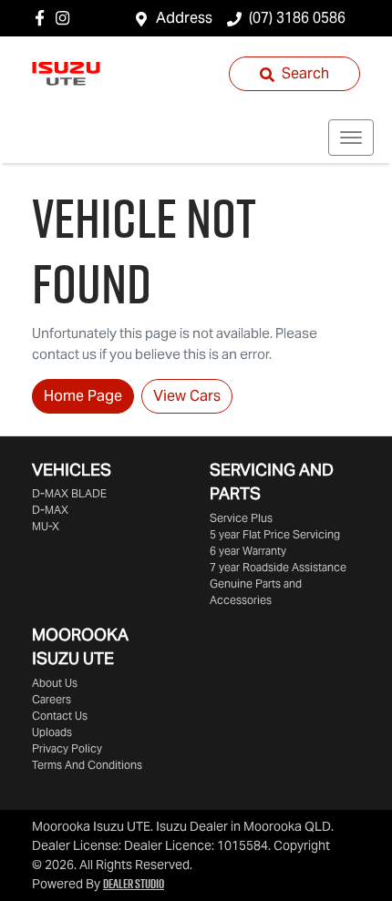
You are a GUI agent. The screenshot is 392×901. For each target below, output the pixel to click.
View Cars (187, 395)
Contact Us (60, 715)
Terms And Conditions (87, 765)
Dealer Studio (133, 884)
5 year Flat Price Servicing (275, 534)
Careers (51, 699)
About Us (54, 683)
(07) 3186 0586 (297, 17)
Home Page (83, 395)
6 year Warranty (248, 551)
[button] (351, 137)
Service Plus (241, 518)
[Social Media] (43, 18)
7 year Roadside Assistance (278, 567)
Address (184, 17)
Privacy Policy (67, 748)
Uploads (52, 732)
